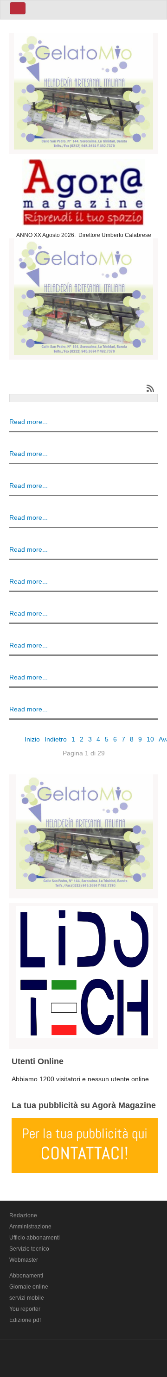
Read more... (28, 421)
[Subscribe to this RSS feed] (150, 388)
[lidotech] (84, 970)
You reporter (24, 1309)
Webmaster (23, 1260)
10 (150, 739)
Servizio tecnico (29, 1249)
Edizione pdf (25, 1320)
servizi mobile (26, 1298)
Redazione (23, 1215)
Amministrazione (30, 1226)
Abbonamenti (26, 1275)
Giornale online (28, 1287)
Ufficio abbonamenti (34, 1237)
